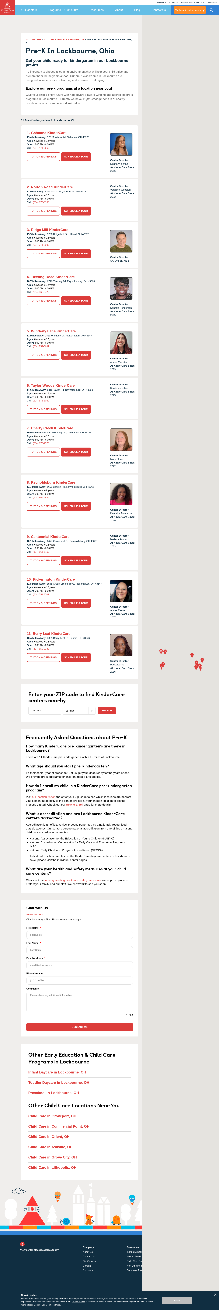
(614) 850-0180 (41, 649)
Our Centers (29, 9)
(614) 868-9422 (41, 292)
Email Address (35, 958)
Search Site (211, 11)
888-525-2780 (34, 914)
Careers (87, 1266)
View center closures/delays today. (39, 1250)
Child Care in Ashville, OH (50, 1147)
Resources (97, 9)
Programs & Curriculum (63, 9)
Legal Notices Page (51, 1305)
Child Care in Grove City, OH (52, 1157)
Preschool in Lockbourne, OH (53, 1093)
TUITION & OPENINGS (43, 156)
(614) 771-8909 (41, 245)
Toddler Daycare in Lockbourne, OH (58, 1082)
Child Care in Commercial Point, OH (58, 1126)
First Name (33, 928)
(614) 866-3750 (41, 552)
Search (107, 710)
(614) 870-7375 (41, 443)
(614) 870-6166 (41, 202)
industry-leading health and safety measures (73, 880)
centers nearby (188, 10)
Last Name (33, 943)
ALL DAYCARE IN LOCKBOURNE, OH (64, 39)
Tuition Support (135, 1252)
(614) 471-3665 (41, 148)
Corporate (88, 1270)
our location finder (43, 796)
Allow (177, 1300)
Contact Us (159, 9)
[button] (192, 656)
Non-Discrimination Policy (140, 1266)
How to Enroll (74, 804)
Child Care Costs (136, 1261)
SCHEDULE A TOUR (76, 156)
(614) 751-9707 (41, 594)
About (119, 9)
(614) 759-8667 (41, 346)
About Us (88, 1252)
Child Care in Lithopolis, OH (52, 1167)
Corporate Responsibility (140, 1270)
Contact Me (80, 1027)
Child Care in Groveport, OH (52, 1116)
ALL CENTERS (33, 39)
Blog (137, 9)
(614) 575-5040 (41, 400)
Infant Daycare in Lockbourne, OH (57, 1072)
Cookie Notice (78, 1301)
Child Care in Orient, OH (49, 1137)
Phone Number (35, 973)
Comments (32, 988)
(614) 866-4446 (41, 497)
